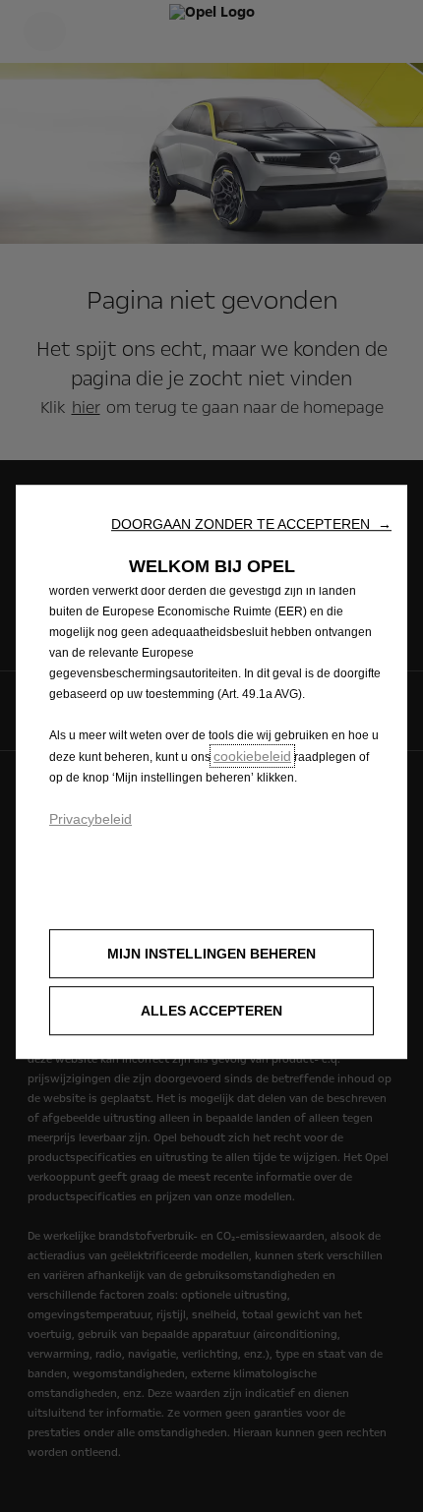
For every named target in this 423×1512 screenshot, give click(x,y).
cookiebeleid (252, 756)
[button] (251, 524)
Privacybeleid (90, 819)
